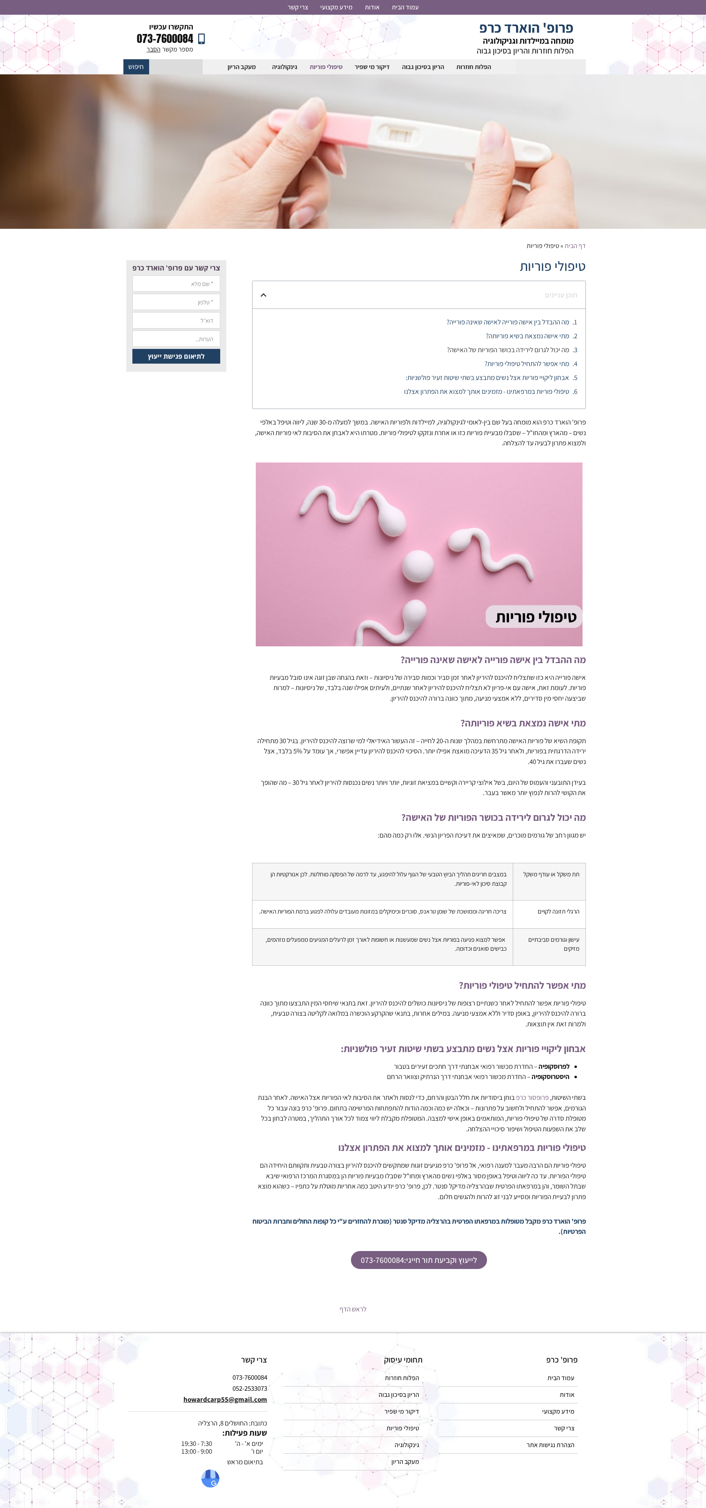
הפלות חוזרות (473, 67)
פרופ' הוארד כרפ (526, 27)
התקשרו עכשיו (171, 26)
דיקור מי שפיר (372, 67)
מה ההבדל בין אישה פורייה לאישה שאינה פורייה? (508, 321)
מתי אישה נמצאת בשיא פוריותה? (527, 335)
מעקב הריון (242, 67)
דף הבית (575, 245)
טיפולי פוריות (326, 67)
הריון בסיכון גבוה (423, 67)
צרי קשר (298, 7)
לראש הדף (353, 1309)
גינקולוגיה (284, 67)
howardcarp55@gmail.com (225, 1399)
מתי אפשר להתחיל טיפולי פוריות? (527, 363)
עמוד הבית (405, 7)
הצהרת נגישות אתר (550, 1445)
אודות (372, 7)
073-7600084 (165, 38)
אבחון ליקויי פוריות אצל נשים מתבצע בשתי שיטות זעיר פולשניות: (487, 377)
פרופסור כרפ (532, 1097)
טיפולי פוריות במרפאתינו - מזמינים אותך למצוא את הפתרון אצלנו (486, 391)
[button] (263, 295)
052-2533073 (249, 1388)
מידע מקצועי (336, 7)
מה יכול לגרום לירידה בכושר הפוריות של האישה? (508, 349)
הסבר (154, 49)
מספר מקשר (177, 49)
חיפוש (136, 66)
